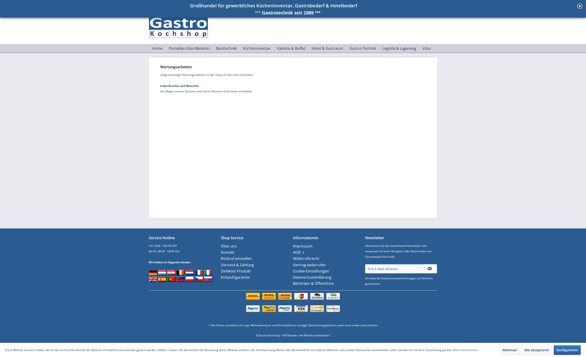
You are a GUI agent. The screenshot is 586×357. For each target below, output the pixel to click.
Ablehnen (509, 350)
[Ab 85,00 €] (293, 301)
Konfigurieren (567, 350)
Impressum (303, 246)
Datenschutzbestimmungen (398, 278)
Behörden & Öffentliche (313, 283)
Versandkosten (287, 325)
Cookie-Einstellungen (311, 271)
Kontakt (227, 252)
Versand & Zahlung (237, 264)
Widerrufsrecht (306, 258)
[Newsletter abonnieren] (430, 268)
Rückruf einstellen (236, 258)
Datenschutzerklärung (312, 277)
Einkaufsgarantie (235, 277)
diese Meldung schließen (580, 6)
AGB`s (298, 252)
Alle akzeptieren (536, 350)
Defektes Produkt (236, 271)
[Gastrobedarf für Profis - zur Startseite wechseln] (181, 25)
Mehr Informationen (465, 350)
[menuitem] (157, 48)
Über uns (229, 246)
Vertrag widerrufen (309, 264)
